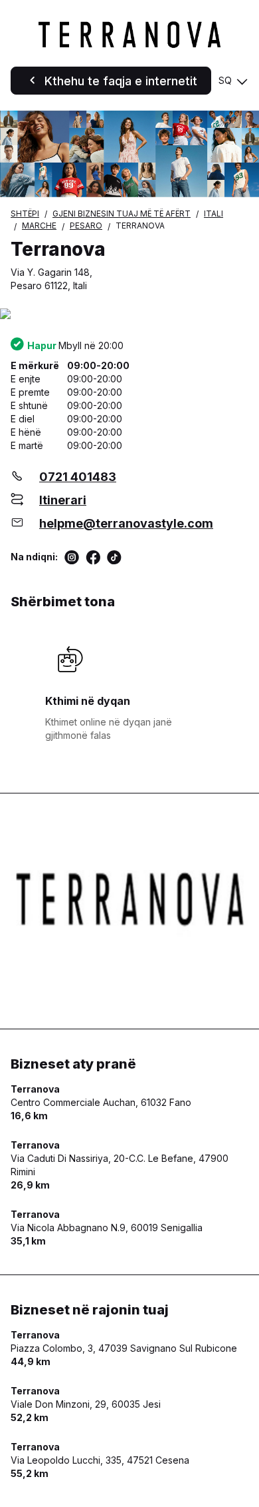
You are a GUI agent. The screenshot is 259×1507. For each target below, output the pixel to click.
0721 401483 (77, 477)
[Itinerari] (129, 314)
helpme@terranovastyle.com (126, 523)
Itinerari (62, 500)
